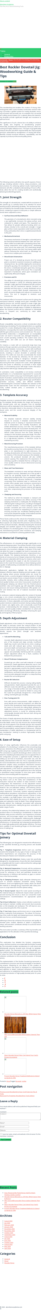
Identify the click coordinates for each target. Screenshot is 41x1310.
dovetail (18, 1081)
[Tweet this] (5, 980)
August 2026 (8, 1221)
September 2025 (9, 1235)
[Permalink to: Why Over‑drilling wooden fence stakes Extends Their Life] (15, 1033)
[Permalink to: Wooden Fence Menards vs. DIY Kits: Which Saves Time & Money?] (15, 1012)
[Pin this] (5, 982)
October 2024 (8, 1243)
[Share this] (4, 978)
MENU (3, 51)
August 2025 (8, 1237)
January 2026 (8, 1227)
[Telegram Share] (5, 984)
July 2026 (7, 1223)
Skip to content (5, 1)
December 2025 (9, 1229)
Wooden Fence (9, 1263)
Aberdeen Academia (7, 4)
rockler (24, 1081)
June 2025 (7, 1241)
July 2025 (7, 1239)
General (7, 1259)
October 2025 (8, 1233)
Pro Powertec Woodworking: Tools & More (17, 1096)
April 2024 (7, 1248)
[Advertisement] (20, 27)
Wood (8, 1081)
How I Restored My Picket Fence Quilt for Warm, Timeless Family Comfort (20, 1194)
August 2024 (8, 1244)
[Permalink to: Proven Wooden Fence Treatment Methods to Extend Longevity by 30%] (15, 1074)
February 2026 (9, 1225)
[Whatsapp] (5, 986)
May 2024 (7, 1246)
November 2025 (9, 1231)
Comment (3, 1112)
